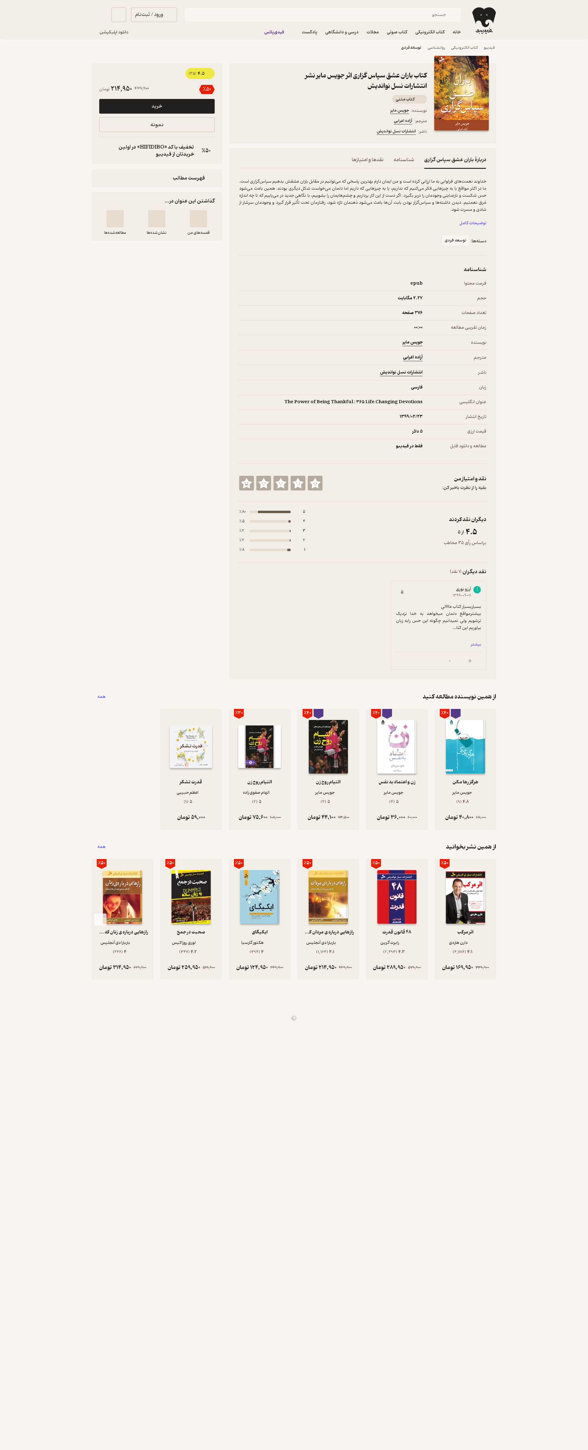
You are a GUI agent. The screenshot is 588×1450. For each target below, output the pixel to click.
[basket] (118, 14)
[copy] (105, 151)
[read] (115, 218)
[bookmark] (257, 132)
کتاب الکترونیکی (464, 48)
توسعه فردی (411, 47)
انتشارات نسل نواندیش (396, 131)
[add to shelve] (198, 218)
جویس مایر (399, 110)
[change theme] (99, 14)
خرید (157, 106)
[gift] (272, 132)
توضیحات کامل (472, 223)
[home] (483, 20)
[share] (287, 132)
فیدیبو (489, 48)
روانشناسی (436, 48)
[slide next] (100, 920)
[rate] (315, 483)
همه (101, 696)
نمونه (157, 125)
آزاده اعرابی (403, 121)
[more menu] (243, 132)
